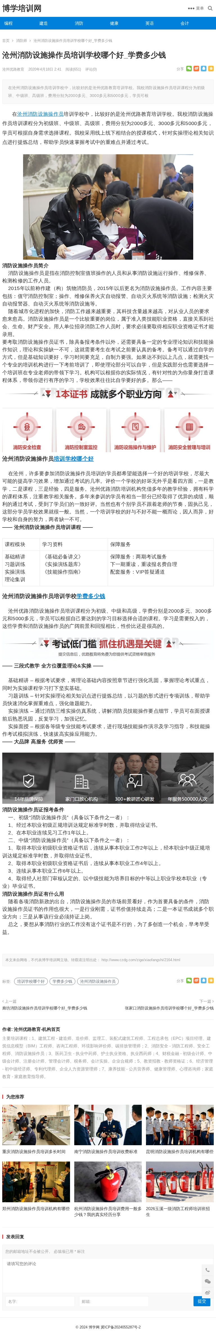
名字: (12, 1301)
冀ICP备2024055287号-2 (121, 1327)
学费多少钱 (90, 596)
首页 (6, 41)
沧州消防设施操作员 (40, 114)
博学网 (94, 1327)
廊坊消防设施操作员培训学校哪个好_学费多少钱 (44, 1008)
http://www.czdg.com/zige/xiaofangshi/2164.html (141, 960)
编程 (8, 23)
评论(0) (91, 69)
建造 (43, 23)
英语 (149, 23)
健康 (114, 23)
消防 (79, 23)
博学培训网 (22, 8)
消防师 (21, 41)
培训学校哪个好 (74, 459)
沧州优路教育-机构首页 (37, 1029)
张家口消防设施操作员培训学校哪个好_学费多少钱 (169, 1008)
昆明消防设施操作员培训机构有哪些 (179, 1151)
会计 (185, 23)
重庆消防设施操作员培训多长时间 (34, 1151)
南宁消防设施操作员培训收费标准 (106, 1151)
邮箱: (86, 1301)
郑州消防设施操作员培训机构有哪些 (36, 1208)
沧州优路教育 (13, 69)
